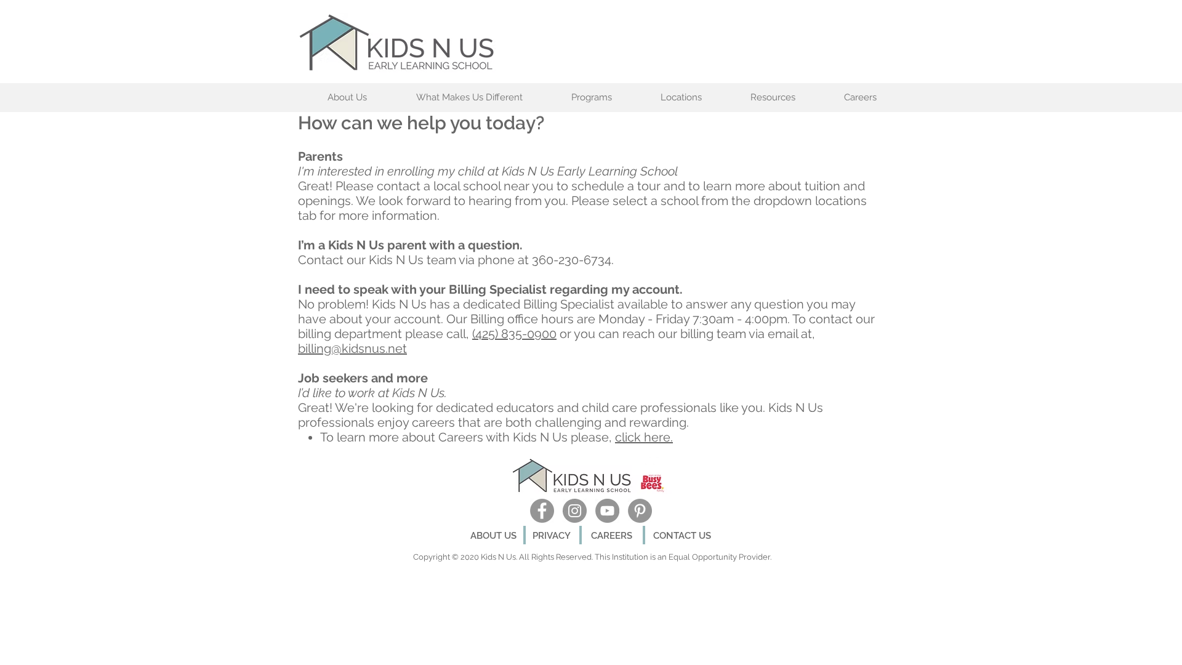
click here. (644, 437)
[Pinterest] (640, 511)
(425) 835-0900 (514, 333)
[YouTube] (607, 511)
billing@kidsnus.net (352, 348)
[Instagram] (575, 511)
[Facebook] (542, 511)
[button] (469, 97)
